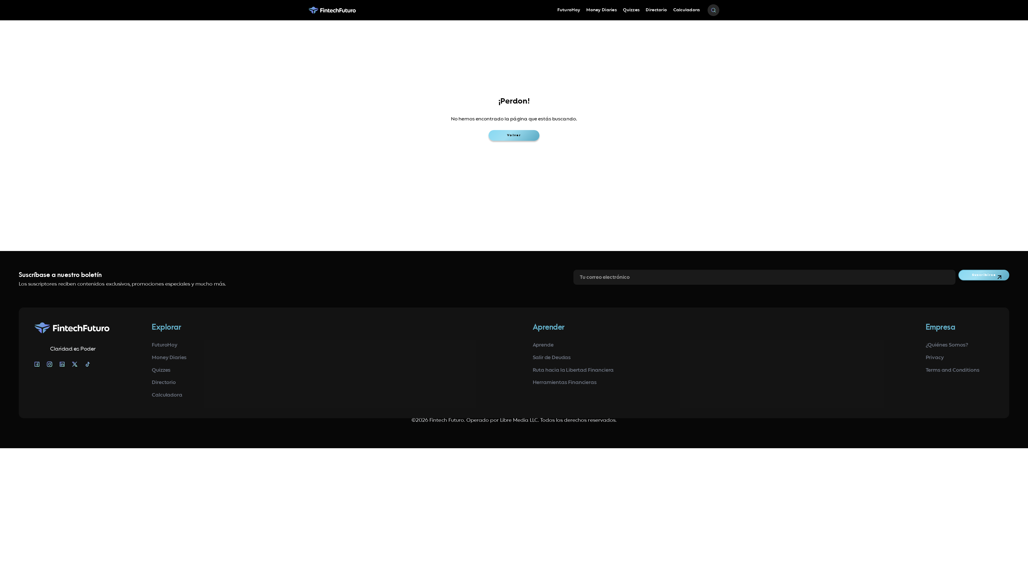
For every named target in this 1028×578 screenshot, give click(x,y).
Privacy (935, 358)
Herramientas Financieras (565, 383)
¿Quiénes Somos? (947, 345)
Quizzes (631, 10)
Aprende (543, 345)
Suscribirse (984, 275)
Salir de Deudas (552, 358)
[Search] (714, 10)
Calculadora (686, 10)
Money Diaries (601, 10)
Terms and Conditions (953, 370)
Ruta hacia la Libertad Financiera (573, 370)
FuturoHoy (568, 10)
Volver (514, 135)
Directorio (656, 10)
